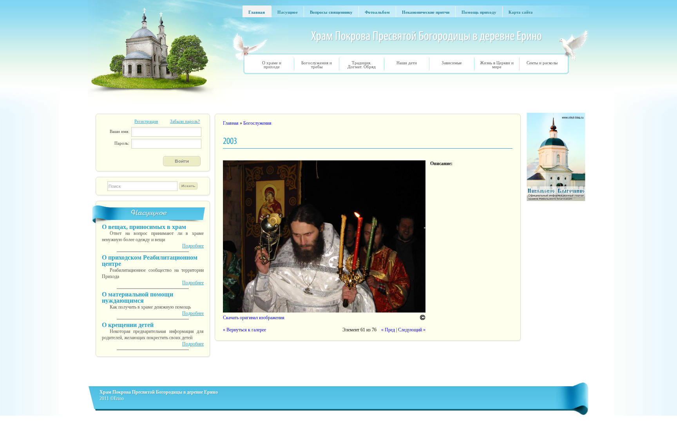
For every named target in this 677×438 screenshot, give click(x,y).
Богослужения (257, 123)
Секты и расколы (542, 63)
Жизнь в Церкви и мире (497, 65)
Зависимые (452, 63)
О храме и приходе (271, 65)
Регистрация (146, 121)
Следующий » (411, 330)
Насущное (149, 213)
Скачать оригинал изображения (253, 317)
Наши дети (406, 63)
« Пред (388, 330)
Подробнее (193, 246)
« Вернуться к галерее (244, 330)
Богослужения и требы (316, 65)
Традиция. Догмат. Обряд (362, 65)
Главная (231, 123)
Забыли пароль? (185, 121)
